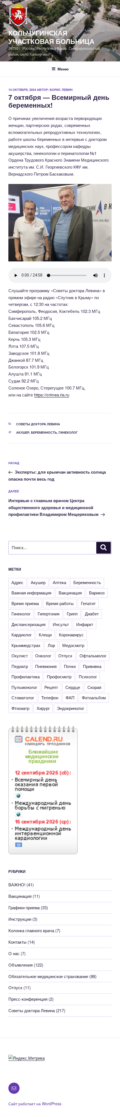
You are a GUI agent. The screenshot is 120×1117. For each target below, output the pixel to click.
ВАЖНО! (16, 884)
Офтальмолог (93, 655)
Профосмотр (59, 676)
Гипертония (48, 614)
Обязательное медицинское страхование (48, 976)
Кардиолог (21, 634)
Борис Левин (61, 90)
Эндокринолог (70, 708)
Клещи (45, 634)
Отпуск (65, 655)
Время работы (60, 603)
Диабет (92, 614)
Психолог (88, 676)
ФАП (70, 697)
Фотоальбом (94, 697)
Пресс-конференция (27, 999)
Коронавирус (71, 634)
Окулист (19, 655)
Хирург (43, 708)
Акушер (22, 432)
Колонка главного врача (31, 930)
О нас (14, 953)
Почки (70, 666)
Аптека (59, 582)
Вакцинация (70, 593)
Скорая (94, 687)
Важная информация (31, 593)
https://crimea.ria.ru (51, 395)
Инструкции (19, 919)
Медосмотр (73, 645)
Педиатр (19, 666)
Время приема (25, 603)
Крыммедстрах (25, 645)
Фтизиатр (20, 708)
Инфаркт (84, 624)
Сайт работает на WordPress (34, 1103)
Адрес (17, 582)
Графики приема (24, 907)
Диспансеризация (28, 624)
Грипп (72, 614)
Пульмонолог (24, 687)
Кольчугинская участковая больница (51, 37)
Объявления (20, 965)
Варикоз (97, 593)
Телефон (49, 697)
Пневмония (46, 666)
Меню (63, 69)
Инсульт (61, 624)
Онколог (43, 655)
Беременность (44, 432)
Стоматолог (22, 697)
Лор (51, 645)
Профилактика (25, 676)
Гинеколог (68, 432)
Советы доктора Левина (38, 424)
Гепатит (88, 603)
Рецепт (51, 687)
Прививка (92, 666)
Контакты (17, 942)
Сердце (72, 687)
